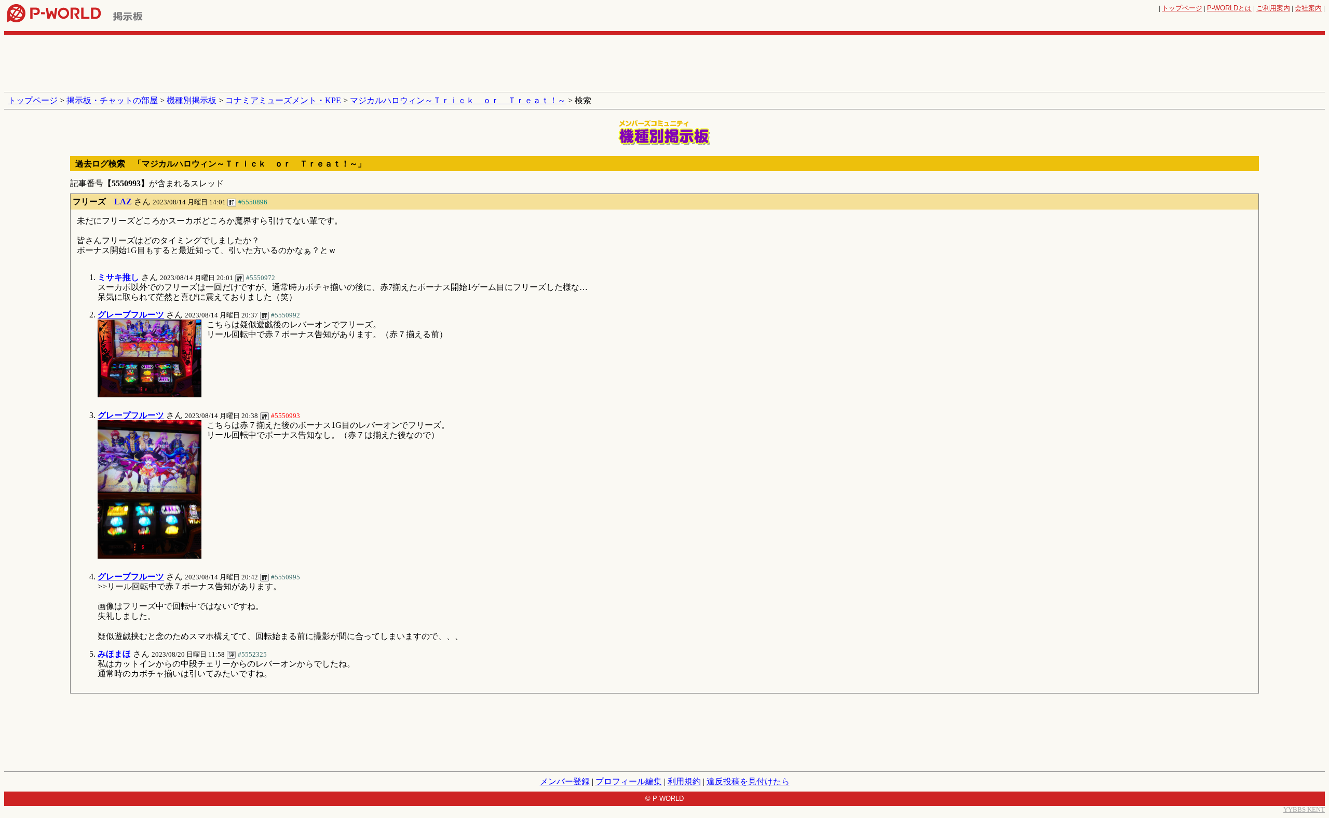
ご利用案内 (1273, 8)
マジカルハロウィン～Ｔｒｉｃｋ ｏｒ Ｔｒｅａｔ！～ (458, 100)
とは (1229, 8)
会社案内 (1308, 8)
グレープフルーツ (131, 314)
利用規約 (684, 781)
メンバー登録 (565, 781)
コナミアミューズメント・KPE (283, 100)
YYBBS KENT (1304, 809)
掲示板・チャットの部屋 (112, 100)
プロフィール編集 (628, 781)
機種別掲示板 (191, 100)
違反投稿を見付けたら (748, 781)
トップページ (1182, 8)
